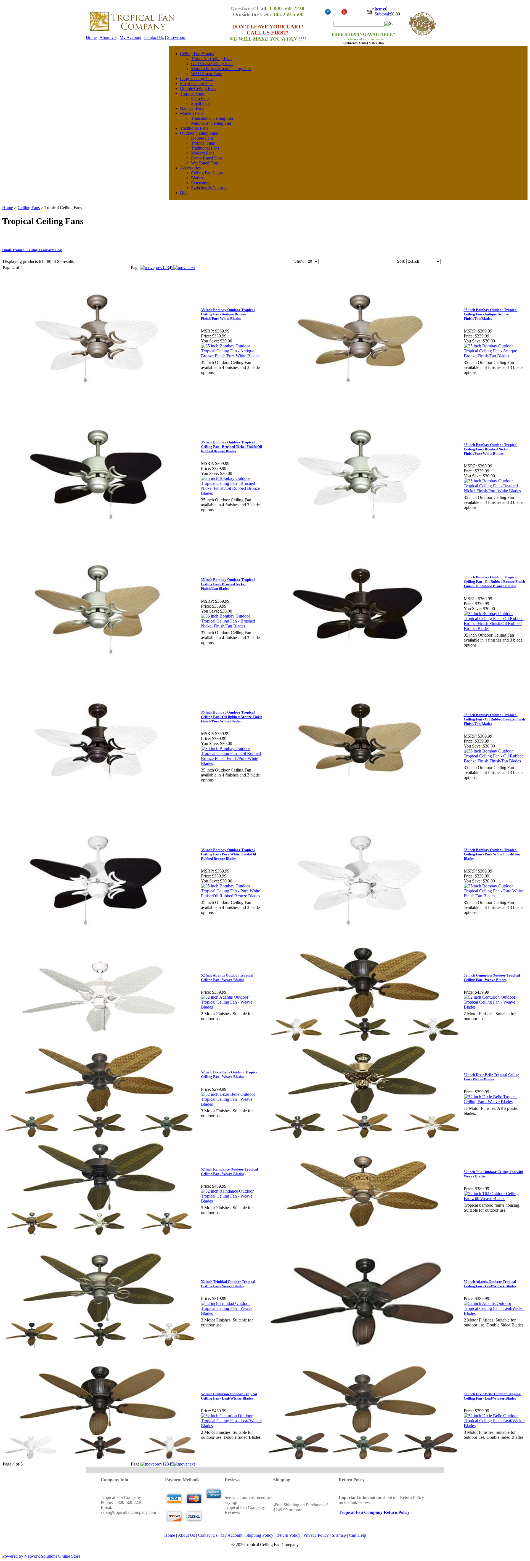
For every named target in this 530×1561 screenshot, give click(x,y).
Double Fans (202, 138)
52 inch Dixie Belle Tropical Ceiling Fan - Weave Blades (492, 1077)
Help (184, 192)
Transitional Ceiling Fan (212, 118)
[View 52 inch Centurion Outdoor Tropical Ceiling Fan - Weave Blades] (495, 1007)
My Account (130, 37)
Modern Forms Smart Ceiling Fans (221, 68)
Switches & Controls (209, 187)
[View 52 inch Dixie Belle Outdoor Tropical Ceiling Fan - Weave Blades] (232, 1104)
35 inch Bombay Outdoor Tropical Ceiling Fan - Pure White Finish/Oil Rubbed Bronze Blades (228, 854)
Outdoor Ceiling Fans (199, 133)
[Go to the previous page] (151, 267)
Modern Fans (191, 113)
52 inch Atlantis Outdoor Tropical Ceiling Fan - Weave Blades (227, 977)
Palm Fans (200, 98)
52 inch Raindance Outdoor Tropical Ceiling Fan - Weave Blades (229, 1171)
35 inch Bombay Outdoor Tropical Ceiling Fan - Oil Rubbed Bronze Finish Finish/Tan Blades (494, 719)
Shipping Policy (259, 1535)
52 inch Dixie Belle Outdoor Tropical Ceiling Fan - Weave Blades (230, 1074)
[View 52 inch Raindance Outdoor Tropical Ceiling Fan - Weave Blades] (232, 1201)
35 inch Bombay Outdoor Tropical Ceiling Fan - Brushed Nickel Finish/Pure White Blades (491, 449)
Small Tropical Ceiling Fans (24, 250)
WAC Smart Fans (206, 73)
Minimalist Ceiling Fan (211, 123)
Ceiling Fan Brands (197, 53)
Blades (197, 177)
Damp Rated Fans (206, 158)
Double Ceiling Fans (198, 88)
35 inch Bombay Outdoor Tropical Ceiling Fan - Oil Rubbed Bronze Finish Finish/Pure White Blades (231, 716)
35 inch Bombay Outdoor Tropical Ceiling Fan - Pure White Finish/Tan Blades (492, 854)
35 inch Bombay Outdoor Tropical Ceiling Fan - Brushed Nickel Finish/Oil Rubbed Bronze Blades (231, 446)
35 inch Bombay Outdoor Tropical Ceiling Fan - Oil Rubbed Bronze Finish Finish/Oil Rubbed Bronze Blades (494, 581)
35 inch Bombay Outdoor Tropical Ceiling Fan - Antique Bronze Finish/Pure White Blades (228, 314)
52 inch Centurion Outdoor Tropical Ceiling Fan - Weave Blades (492, 977)
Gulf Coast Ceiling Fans (212, 63)
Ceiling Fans (29, 207)
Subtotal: (382, 14)
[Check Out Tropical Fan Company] (370, 14)
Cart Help (357, 1535)
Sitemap (339, 1535)
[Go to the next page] (184, 267)
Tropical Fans (192, 93)
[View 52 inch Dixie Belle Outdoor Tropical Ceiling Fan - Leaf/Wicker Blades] (495, 1425)
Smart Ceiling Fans (196, 83)
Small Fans (200, 103)
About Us (107, 37)
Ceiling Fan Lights (207, 173)
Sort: (401, 261)
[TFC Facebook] (327, 13)
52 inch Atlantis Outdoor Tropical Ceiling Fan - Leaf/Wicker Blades (490, 1284)
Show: (300, 261)
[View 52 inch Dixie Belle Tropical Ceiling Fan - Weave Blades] (495, 1101)
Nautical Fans (192, 108)
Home (91, 37)
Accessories (190, 168)
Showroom (176, 37)
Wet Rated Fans (205, 163)
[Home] (132, 33)
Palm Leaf (54, 250)
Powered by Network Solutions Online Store (41, 1556)
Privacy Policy (316, 1535)
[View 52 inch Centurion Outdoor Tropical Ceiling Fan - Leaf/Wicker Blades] (232, 1425)
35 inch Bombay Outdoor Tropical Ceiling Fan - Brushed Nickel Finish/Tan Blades (228, 584)
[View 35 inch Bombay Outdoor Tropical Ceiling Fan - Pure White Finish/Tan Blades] (495, 895)
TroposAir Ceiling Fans (211, 58)
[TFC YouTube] (344, 13)
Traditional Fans (194, 128)
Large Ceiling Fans (196, 78)
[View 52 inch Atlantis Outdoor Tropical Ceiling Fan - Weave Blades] (232, 1007)
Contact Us (154, 37)
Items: (380, 9)
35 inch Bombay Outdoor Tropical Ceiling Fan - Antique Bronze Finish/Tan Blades (491, 314)
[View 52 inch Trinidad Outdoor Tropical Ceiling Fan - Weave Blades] (232, 1313)
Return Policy (288, 1535)
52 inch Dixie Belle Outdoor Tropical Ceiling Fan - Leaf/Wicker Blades (492, 1396)
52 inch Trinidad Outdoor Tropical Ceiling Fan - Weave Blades (228, 1284)
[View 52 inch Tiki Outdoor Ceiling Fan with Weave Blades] (495, 1198)
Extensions (200, 182)
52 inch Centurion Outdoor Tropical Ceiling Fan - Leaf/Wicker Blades (229, 1396)
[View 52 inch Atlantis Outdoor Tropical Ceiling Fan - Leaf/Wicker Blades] (495, 1313)
